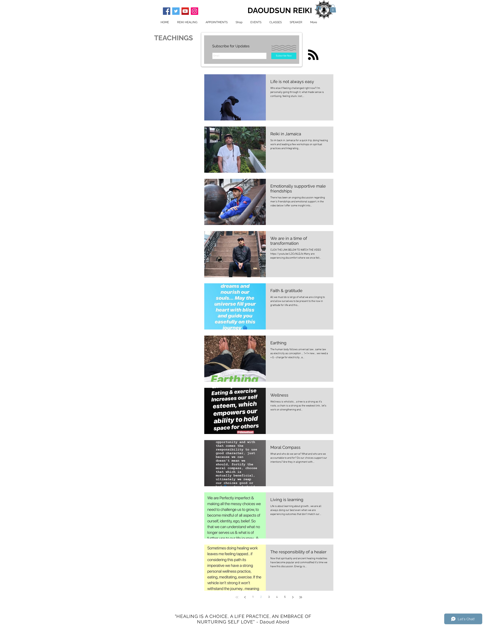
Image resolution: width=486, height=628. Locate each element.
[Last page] (300, 597)
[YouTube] (185, 11)
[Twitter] (176, 11)
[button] (333, 9)
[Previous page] (244, 597)
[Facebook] (166, 11)
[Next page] (292, 597)
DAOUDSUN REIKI (280, 10)
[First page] (237, 597)
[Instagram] (194, 11)
